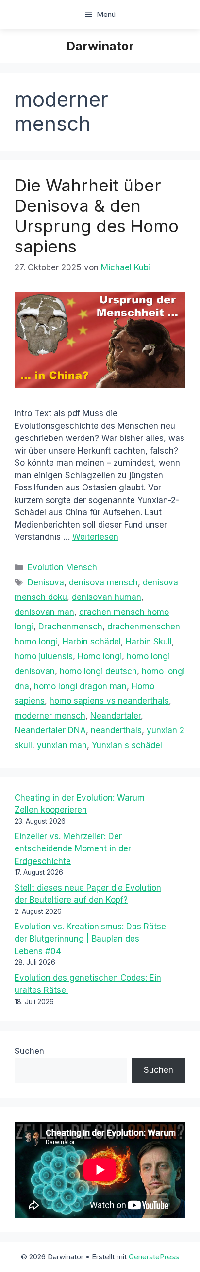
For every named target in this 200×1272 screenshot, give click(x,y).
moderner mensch (50, 716)
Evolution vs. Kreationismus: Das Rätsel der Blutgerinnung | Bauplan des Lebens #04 (91, 939)
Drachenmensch (70, 626)
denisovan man (44, 612)
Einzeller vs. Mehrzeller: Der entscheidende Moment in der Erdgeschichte (73, 849)
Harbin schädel (92, 641)
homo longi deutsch (98, 671)
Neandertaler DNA (50, 730)
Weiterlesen (95, 537)
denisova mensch (103, 582)
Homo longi (100, 656)
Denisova (46, 582)
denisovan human (106, 597)
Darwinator (100, 46)
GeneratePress (154, 1256)
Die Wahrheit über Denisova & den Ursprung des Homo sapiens (97, 215)
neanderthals (116, 730)
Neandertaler (115, 716)
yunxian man (62, 745)
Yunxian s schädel (127, 745)
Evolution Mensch (62, 567)
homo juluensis (44, 656)
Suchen (29, 1051)
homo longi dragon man (80, 686)
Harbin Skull (149, 641)
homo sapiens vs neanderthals (109, 701)
